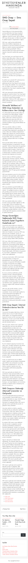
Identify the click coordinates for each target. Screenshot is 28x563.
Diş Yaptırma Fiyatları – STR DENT (6, 522)
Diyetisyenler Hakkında (14, 4)
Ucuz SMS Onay (9, 500)
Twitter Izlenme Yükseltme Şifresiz (10, 554)
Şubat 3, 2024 (5, 22)
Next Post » (23, 509)
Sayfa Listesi (5, 549)
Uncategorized (6, 15)
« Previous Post (6, 509)
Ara (3, 532)
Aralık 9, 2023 (5, 526)
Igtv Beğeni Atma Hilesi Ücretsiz (9, 546)
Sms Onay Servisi (9, 501)
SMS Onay (7, 496)
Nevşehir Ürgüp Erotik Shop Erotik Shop (20, 522)
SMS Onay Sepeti (9, 498)
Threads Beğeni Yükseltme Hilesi (9, 551)
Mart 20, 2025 (18, 526)
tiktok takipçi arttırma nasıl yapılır (9, 553)
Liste (3, 548)
